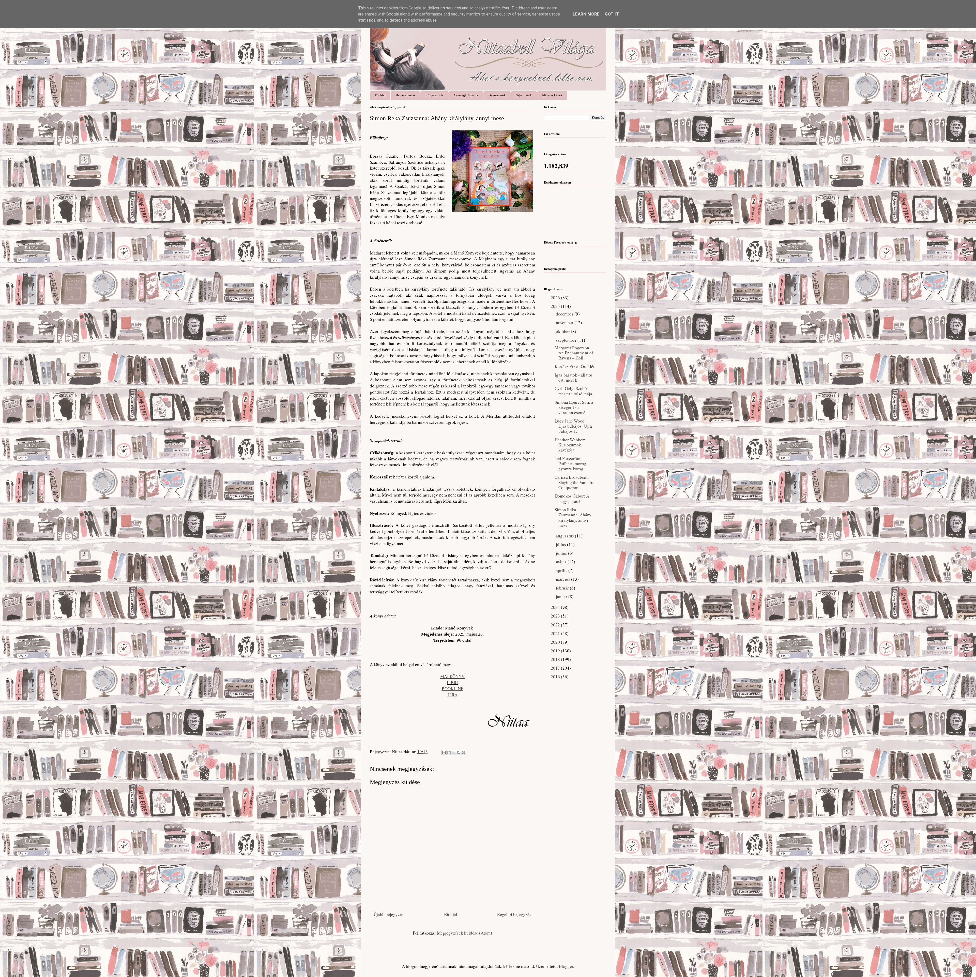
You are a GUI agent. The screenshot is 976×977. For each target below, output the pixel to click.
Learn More (586, 14)
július (561, 544)
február (563, 588)
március (563, 579)
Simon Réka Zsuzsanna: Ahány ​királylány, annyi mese (573, 517)
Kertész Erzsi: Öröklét (574, 366)
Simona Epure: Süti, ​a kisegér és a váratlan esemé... (574, 407)
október (563, 331)
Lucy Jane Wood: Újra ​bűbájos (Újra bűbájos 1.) (573, 426)
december (565, 314)
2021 (556, 633)
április (562, 570)
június (562, 553)
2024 (556, 607)
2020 (556, 642)
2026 (556, 297)
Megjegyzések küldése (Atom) (464, 933)
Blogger (566, 966)
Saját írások (524, 95)
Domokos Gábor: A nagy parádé (572, 498)
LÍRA (453, 695)
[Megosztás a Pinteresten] (463, 752)
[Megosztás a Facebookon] (458, 752)
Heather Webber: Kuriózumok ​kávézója (570, 445)
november (565, 322)
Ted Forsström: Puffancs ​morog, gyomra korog (571, 464)
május (562, 562)
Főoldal (380, 95)
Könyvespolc (434, 95)
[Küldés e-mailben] (444, 752)
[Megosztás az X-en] (453, 752)
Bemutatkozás (405, 95)
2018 (556, 659)
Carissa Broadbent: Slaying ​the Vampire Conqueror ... (574, 482)
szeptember (566, 340)
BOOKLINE (452, 689)
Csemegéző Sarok (466, 95)
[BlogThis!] (448, 752)
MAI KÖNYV (452, 676)
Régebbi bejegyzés (514, 914)
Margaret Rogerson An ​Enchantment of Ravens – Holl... (574, 353)
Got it (612, 14)
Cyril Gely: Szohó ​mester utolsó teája (573, 390)
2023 (556, 616)
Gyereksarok (497, 95)
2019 (556, 651)
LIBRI (452, 682)
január (562, 596)
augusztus (565, 536)
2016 (556, 677)
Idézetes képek (552, 95)
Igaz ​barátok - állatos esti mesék (574, 377)
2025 (556, 306)
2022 (556, 625)
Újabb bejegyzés (389, 914)
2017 (556, 668)
